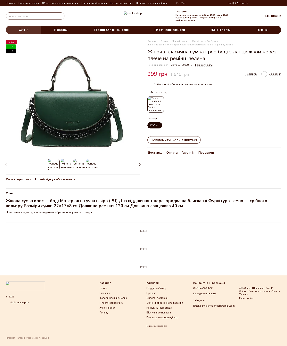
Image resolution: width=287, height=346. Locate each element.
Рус (178, 3)
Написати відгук (204, 65)
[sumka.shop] (25, 285)
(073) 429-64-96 (237, 3)
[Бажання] (244, 16)
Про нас (10, 3)
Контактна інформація (94, 3)
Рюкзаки (61, 30)
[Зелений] (155, 104)
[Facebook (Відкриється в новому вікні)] (265, 3)
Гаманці (262, 30)
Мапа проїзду (247, 298)
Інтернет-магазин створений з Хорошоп (27, 338)
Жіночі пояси (221, 30)
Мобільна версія (19, 302)
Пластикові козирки (169, 30)
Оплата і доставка (28, 3)
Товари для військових (111, 30)
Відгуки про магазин (121, 3)
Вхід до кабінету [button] (156, 288)
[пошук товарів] (60, 15)
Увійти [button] (157, 84)
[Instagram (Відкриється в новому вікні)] (260, 3)
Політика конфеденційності (152, 3)
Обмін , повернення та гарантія (60, 3)
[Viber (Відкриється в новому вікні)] (274, 3)
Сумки (23, 30)
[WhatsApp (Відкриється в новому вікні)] (279, 3)
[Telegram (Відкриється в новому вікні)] (270, 3)
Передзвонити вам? (204, 293)
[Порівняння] (235, 16)
